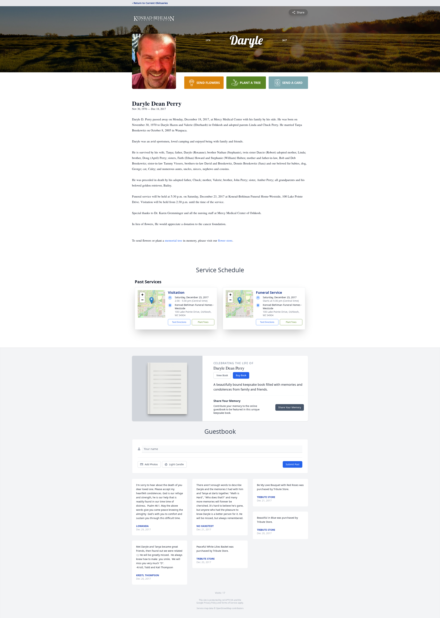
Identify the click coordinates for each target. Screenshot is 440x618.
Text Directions (179, 322)
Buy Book (241, 375)
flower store (225, 240)
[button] (151, 300)
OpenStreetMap (223, 608)
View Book (222, 375)
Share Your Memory (289, 407)
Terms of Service (229, 602)
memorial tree (173, 240)
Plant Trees (203, 322)
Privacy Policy (210, 602)
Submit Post (292, 464)
